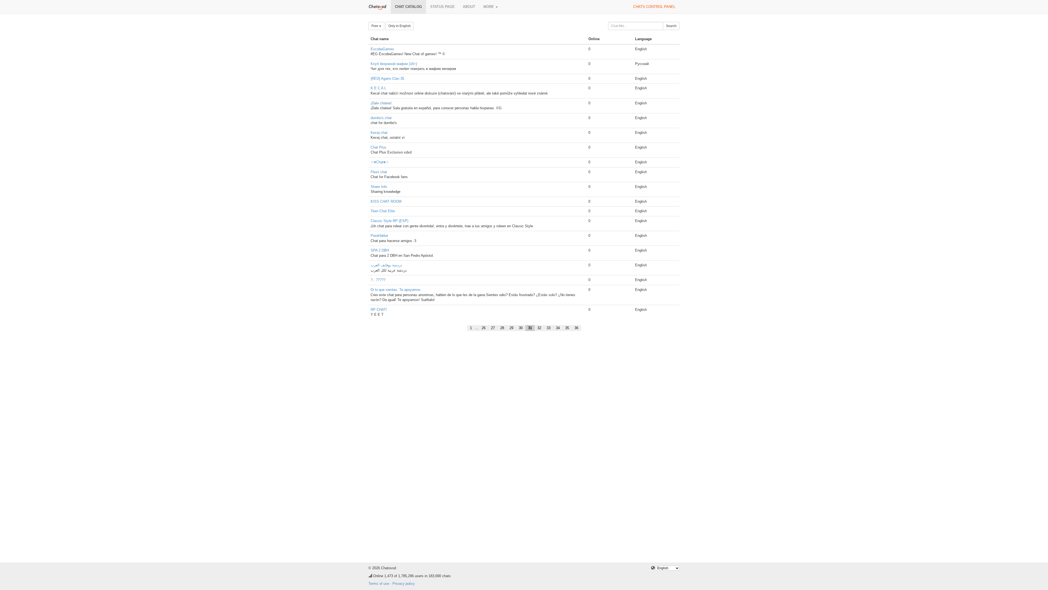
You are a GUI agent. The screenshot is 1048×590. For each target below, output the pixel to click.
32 (539, 328)
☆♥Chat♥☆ (380, 162)
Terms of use (378, 584)
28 (502, 328)
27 (493, 328)
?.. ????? (378, 280)
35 (567, 328)
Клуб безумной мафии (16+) (394, 64)
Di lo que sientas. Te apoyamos (396, 290)
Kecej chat (379, 133)
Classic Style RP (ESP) (389, 221)
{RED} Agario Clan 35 (387, 78)
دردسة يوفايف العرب (386, 265)
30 (521, 328)
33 (548, 328)
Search (671, 26)
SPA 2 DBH (380, 250)
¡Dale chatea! (381, 103)
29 (511, 328)
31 (530, 328)
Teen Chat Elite (383, 211)
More (489, 7)
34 (558, 328)
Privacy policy (403, 584)
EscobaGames (382, 49)
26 (484, 328)
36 (576, 328)
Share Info (379, 187)
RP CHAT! (379, 310)
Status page (442, 7)
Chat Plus (378, 147)
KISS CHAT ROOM (386, 201)
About (469, 7)
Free (375, 26)
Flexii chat (379, 172)
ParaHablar (379, 236)
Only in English (399, 26)
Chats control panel (654, 7)
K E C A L (378, 88)
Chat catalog (408, 7)
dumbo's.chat (381, 118)
